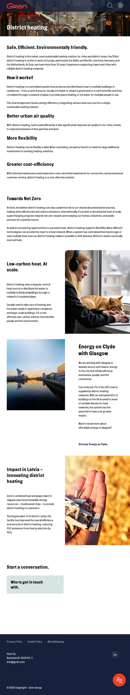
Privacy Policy (14, 641)
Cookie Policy (35, 641)
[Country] (120, 6)
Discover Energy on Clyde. (93, 444)
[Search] (110, 6)
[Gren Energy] (17, 6)
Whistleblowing (56, 641)
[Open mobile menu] (119, 680)
